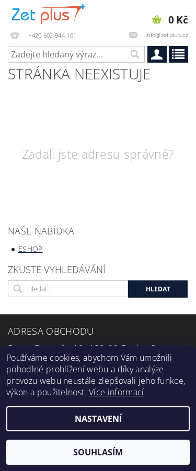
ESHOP (30, 249)
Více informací (116, 392)
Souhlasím (98, 452)
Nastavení (98, 419)
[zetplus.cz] (49, 13)
